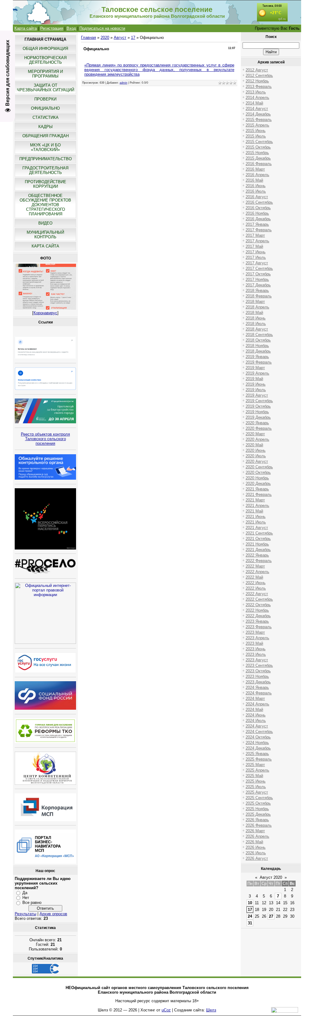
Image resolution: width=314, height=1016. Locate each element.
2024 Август (257, 726)
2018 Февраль (259, 296)
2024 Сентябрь (259, 731)
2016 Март (255, 169)
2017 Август (257, 263)
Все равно (31, 902)
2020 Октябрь (258, 472)
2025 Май (254, 775)
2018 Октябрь (258, 340)
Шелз (211, 1010)
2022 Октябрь (258, 604)
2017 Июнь (256, 252)
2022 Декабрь (258, 616)
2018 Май (254, 312)
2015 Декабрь (258, 158)
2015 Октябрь (258, 147)
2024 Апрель (257, 704)
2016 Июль (256, 191)
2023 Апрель (257, 638)
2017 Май (254, 246)
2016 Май (254, 180)
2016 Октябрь (258, 208)
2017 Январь (257, 224)
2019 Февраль (259, 362)
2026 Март (255, 831)
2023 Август (257, 660)
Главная (88, 37)
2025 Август (257, 792)
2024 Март (255, 698)
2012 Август (257, 70)
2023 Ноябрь (257, 676)
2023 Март (255, 632)
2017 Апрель (257, 241)
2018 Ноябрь (257, 345)
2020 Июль (256, 456)
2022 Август (257, 593)
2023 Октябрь (258, 671)
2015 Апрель (257, 125)
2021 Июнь (256, 516)
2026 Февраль (259, 825)
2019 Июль (256, 389)
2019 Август (257, 395)
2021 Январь (257, 489)
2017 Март (255, 235)
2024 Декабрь (258, 748)
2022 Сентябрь (259, 599)
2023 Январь (257, 621)
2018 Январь (257, 290)
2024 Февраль (259, 693)
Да (24, 892)
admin (123, 82)
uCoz (166, 1010)
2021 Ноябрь (257, 544)
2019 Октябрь (258, 406)
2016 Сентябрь (259, 202)
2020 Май (254, 445)
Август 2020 (271, 877)
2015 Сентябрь (259, 141)
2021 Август (257, 527)
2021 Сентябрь (259, 533)
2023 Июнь (256, 649)
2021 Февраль (259, 494)
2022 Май (254, 577)
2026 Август (257, 858)
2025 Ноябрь (257, 808)
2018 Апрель (257, 307)
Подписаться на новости (102, 28)
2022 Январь (257, 555)
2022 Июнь (256, 582)
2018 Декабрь (258, 351)
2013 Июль (256, 92)
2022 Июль (256, 588)
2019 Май (254, 378)
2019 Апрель (257, 373)
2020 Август (257, 461)
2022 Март (255, 566)
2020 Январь (257, 423)
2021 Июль (256, 522)
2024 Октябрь (258, 737)
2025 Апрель (257, 770)
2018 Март (255, 301)
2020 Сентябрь (259, 467)
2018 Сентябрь (259, 334)
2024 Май (254, 709)
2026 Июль (256, 853)
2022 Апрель (257, 571)
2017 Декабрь (258, 285)
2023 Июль (256, 654)
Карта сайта (25, 28)
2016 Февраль (259, 163)
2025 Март (255, 764)
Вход (71, 28)
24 (250, 916)
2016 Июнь (256, 185)
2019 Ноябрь (257, 412)
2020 (105, 37)
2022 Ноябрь (257, 610)
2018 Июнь (256, 318)
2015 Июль (256, 136)
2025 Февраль (259, 759)
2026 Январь (257, 820)
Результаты (25, 914)
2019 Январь (257, 356)
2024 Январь (257, 687)
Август (120, 37)
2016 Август (257, 197)
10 (250, 903)
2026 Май (254, 842)
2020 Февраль (259, 428)
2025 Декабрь (258, 814)
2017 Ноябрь (257, 279)
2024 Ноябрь (257, 742)
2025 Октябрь (258, 803)
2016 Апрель (257, 174)
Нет (25, 897)
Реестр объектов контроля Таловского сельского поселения (45, 439)
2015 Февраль (259, 119)
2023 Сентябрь (259, 665)
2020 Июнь (256, 450)
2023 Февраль (259, 627)
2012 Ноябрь (257, 81)
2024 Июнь (256, 715)
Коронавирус (45, 313)
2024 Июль (256, 720)
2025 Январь (257, 753)
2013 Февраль (259, 86)
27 (271, 916)
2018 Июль (256, 323)
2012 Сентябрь (259, 75)
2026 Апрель (257, 836)
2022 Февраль (259, 560)
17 (133, 37)
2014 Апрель (257, 97)
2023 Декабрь (258, 682)
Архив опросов (53, 914)
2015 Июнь (256, 130)
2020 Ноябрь (257, 478)
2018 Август (257, 329)
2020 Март (255, 434)
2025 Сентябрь (259, 797)
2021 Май (254, 511)
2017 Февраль (259, 230)
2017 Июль (256, 257)
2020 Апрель (257, 439)
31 (250, 923)
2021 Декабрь (258, 549)
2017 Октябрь (258, 274)
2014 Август (257, 108)
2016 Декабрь (258, 219)
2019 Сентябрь (259, 400)
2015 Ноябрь (257, 152)
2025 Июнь (256, 781)
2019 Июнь (256, 384)
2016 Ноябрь (257, 213)
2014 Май (254, 103)
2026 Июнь (256, 847)
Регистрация (51, 28)
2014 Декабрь (258, 114)
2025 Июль (256, 786)
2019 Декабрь (258, 417)
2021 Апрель (257, 505)
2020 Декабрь (258, 483)
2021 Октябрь (258, 538)
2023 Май (254, 643)
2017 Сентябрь (259, 268)
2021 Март (255, 500)
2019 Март (255, 367)
